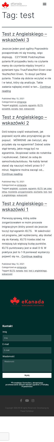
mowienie (12, 192)
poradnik (6, 109)
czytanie (23, 105)
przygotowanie (25, 192)
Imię (5, 332)
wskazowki (29, 109)
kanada (19, 270)
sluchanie (38, 192)
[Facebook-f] (21, 400)
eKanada (16, 3)
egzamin (32, 105)
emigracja (21, 102)
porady (14, 109)
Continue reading (12, 174)
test (21, 109)
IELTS (40, 105)
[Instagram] (33, 400)
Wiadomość (9, 356)
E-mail (6, 344)
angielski (14, 105)
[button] (44, 4)
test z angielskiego (38, 270)
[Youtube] (27, 400)
